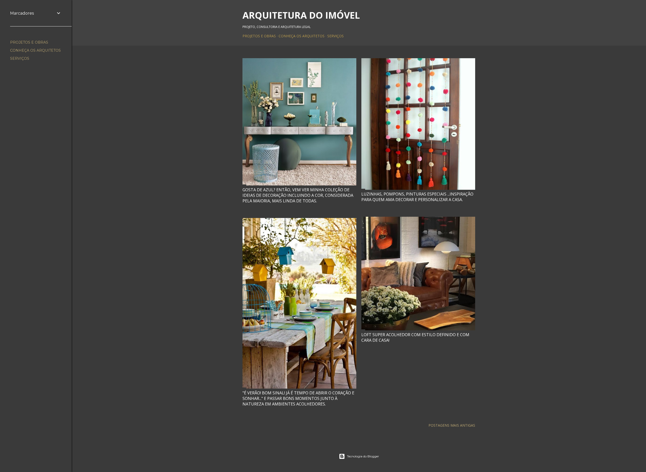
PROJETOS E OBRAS (259, 36)
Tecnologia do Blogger (363, 456)
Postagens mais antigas (451, 425)
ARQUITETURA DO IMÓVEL (301, 15)
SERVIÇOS (335, 36)
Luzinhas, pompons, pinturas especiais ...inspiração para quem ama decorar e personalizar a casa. (417, 196)
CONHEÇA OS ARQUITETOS (302, 36)
